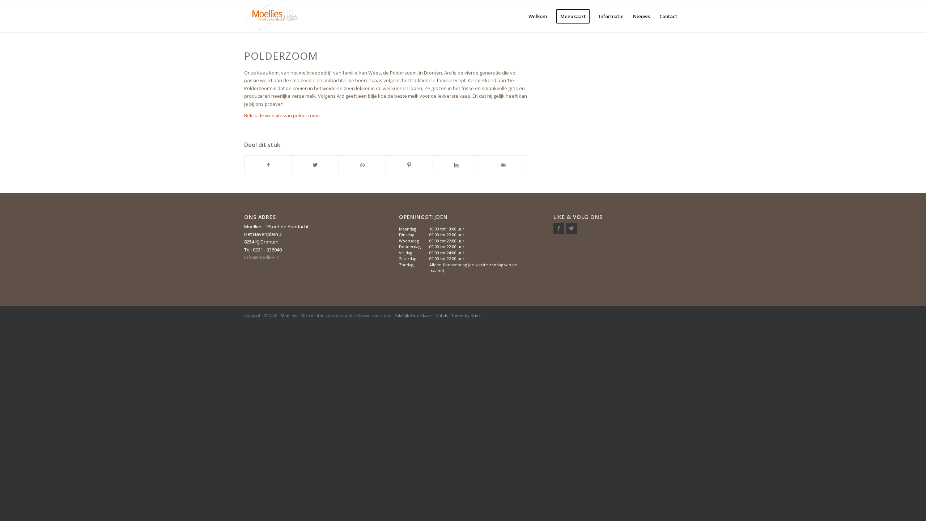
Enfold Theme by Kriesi (458, 315)
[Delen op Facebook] (268, 165)
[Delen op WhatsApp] (362, 165)
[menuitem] (538, 16)
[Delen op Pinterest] (409, 165)
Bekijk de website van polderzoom (282, 115)
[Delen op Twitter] (315, 165)
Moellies (289, 315)
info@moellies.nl (262, 257)
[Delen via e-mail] (503, 165)
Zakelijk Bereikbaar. (413, 315)
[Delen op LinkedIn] (456, 165)
